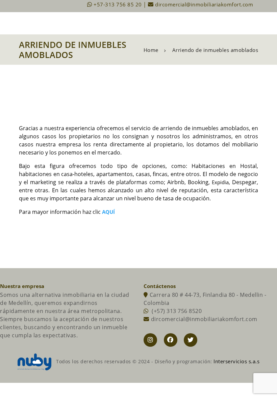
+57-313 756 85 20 (118, 4)
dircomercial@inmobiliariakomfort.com (203, 4)
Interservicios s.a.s (236, 361)
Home (151, 50)
